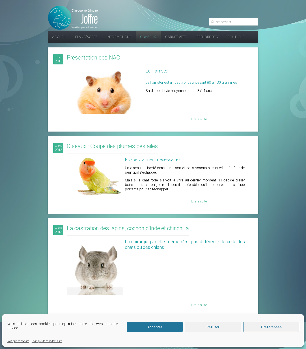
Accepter (154, 327)
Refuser (213, 327)
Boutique (236, 37)
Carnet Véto (176, 37)
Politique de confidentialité (47, 341)
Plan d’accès (86, 37)
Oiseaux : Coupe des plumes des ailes (112, 146)
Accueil (59, 37)
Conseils (148, 37)
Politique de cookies (18, 341)
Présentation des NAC (93, 57)
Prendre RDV (207, 37)
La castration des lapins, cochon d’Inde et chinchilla (128, 228)
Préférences (271, 327)
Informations (118, 37)
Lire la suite (199, 119)
